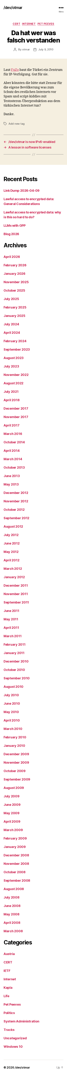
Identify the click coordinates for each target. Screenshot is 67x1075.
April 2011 (11, 628)
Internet (29, 23)
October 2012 (14, 509)
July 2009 (11, 796)
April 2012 (11, 560)
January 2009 (15, 847)
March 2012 (13, 568)
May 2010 (11, 712)
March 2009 (13, 830)
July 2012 (11, 535)
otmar (26, 49)
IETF (7, 971)
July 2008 (11, 897)
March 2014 (13, 459)
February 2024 (15, 341)
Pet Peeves (46, 23)
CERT (16, 23)
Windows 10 (13, 1046)
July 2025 (11, 299)
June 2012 (12, 543)
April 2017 (11, 425)
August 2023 (14, 358)
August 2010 (13, 687)
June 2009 (12, 805)
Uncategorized (15, 1038)
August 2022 (13, 383)
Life (6, 996)
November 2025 (16, 282)
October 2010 (14, 670)
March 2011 (12, 636)
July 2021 (11, 391)
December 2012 (16, 493)
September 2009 (17, 779)
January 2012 (14, 577)
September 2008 (17, 880)
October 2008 (15, 872)
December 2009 (16, 754)
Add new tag (17, 123)
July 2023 (11, 366)
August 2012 (13, 526)
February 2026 (15, 265)
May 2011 (11, 619)
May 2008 (11, 914)
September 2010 (17, 678)
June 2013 (12, 476)
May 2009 (11, 813)
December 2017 (16, 408)
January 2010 (14, 746)
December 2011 (16, 585)
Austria (9, 954)
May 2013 (11, 484)
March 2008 (13, 931)
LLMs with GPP (14, 225)
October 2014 (14, 442)
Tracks (9, 1030)
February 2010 (15, 737)
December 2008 (16, 855)
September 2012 (16, 518)
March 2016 (13, 434)
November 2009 (16, 762)
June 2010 (12, 703)
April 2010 (12, 720)
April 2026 (12, 257)
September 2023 (17, 349)
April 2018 (11, 400)
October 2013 (14, 467)
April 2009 (12, 821)
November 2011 (16, 594)
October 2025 (14, 290)
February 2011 (15, 644)
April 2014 (11, 450)
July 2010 (11, 695)
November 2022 (16, 375)
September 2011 (16, 602)
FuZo (15, 70)
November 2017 (16, 417)
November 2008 (16, 864)
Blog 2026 (11, 234)
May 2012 (11, 552)
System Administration (21, 1021)
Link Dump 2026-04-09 (21, 190)
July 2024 (11, 324)
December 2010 (16, 661)
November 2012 (16, 501)
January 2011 (14, 653)
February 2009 (15, 838)
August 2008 (14, 889)
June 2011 (11, 611)
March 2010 (13, 729)
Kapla (8, 987)
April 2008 (12, 923)
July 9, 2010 (45, 49)
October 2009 (15, 771)
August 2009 (14, 788)
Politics (9, 1013)
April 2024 (12, 332)
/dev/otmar (13, 8)
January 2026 (14, 273)
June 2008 (12, 906)
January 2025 (14, 316)
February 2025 (15, 307)
